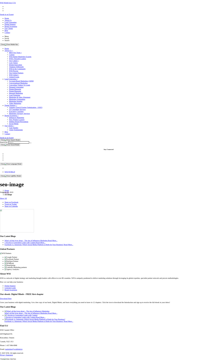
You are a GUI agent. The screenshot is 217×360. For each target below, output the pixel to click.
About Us (8, 20)
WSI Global (14, 75)
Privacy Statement (6, 355)
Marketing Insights (15, 101)
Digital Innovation (15, 65)
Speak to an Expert (7, 14)
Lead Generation (11, 22)
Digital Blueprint (15, 89)
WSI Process (13, 71)
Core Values (13, 63)
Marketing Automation (17, 99)
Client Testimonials (16, 130)
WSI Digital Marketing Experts (20, 57)
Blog (6, 30)
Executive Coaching (16, 111)
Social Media (13, 124)
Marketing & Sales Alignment (19, 97)
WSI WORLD (10, 172)
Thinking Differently (16, 67)
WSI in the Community (17, 69)
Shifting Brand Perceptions (18, 122)
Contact (7, 33)
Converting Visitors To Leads (19, 85)
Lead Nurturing (14, 95)
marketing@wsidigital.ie (13, 349)
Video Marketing (15, 103)
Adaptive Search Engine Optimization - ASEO (25, 107)
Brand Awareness (11, 26)
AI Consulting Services (17, 109)
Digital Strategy (10, 24)
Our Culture (14, 61)
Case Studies (13, 128)
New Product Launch (16, 120)
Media (7, 192)
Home (7, 18)
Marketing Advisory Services (19, 114)
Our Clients (9, 28)
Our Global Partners (16, 73)
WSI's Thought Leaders (17, 59)
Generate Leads (10, 288)
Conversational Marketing (18, 83)
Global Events (14, 77)
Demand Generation (16, 87)
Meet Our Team (15, 53)
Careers (11, 55)
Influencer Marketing (16, 118)
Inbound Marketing (16, 93)
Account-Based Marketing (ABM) (21, 81)
